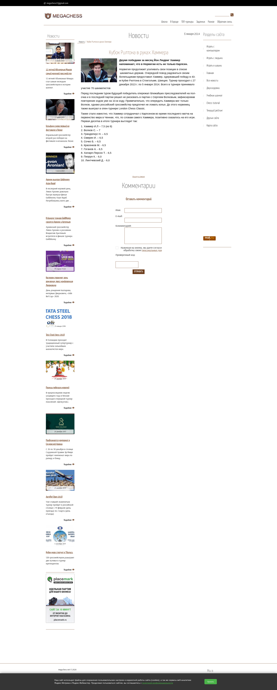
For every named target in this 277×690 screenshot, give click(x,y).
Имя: (118, 210)
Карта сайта (212, 125)
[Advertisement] (217, 182)
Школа (164, 21)
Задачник (200, 21)
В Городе (174, 21)
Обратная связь (224, 21)
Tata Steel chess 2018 (55, 335)
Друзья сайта (213, 118)
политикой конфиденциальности (157, 683)
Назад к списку (138, 176)
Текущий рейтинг (215, 110)
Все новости (212, 80)
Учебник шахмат (214, 95)
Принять (210, 681)
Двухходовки (213, 88)
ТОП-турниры (187, 21)
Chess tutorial (213, 103)
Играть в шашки (214, 65)
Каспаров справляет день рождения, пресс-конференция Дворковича (59, 281)
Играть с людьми (215, 58)
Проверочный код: (125, 254)
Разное (211, 21)
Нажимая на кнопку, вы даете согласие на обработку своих (143, 249)
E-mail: (119, 216)
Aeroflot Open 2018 (54, 497)
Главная (210, 73)
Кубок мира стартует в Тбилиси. (59, 552)
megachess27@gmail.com (57, 3)
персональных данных (154, 250)
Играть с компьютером (213, 48)
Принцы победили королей (57, 387)
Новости (53, 36)
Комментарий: (123, 225)
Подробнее (67, 94)
